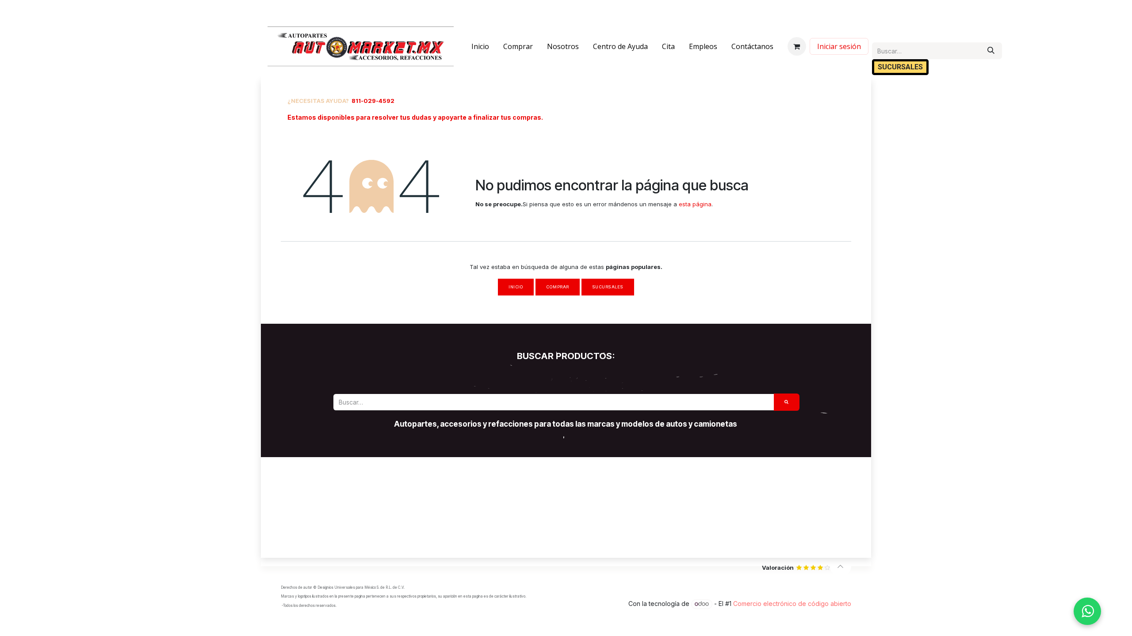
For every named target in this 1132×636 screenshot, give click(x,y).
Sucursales (607, 286)
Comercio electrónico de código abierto (792, 603)
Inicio (516, 286)
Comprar (557, 286)
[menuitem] (480, 46)
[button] (840, 566)
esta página (695, 204)
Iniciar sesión (839, 46)
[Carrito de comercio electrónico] (797, 46)
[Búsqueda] (991, 50)
